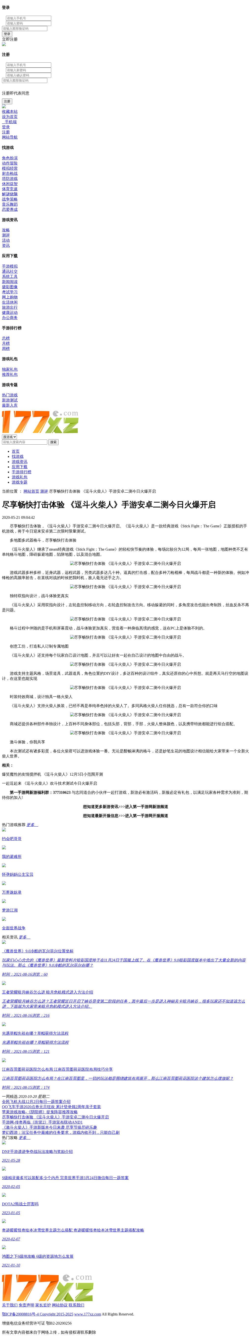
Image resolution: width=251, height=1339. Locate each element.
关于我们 (10, 1305)
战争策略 (10, 199)
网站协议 (60, 1305)
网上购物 (10, 297)
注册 (7, 101)
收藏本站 (10, 111)
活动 (6, 240)
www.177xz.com (87, 1314)
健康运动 (10, 312)
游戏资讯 (19, 462)
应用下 (19, 467)
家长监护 (43, 1305)
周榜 (6, 348)
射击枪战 (10, 173)
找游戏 (18, 456)
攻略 (6, 230)
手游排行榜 (21, 472)
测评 (6, 235)
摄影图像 (10, 287)
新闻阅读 (10, 282)
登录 (7, 34)
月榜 (6, 343)
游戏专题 (19, 482)
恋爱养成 (10, 209)
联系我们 (76, 1305)
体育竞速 (10, 189)
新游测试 (10, 400)
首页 (16, 451)
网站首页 (31, 491)
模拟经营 (10, 168)
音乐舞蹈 (10, 204)
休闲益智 (10, 184)
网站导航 (10, 137)
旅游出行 (10, 307)
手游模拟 (10, 266)
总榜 (6, 338)
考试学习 (10, 292)
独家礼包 (10, 369)
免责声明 (26, 1305)
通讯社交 (10, 271)
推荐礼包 (10, 374)
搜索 (53, 442)
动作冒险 (10, 163)
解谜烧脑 (10, 194)
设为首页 (10, 117)
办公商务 (10, 318)
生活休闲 (10, 302)
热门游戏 (10, 395)
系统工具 (10, 276)
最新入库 (10, 405)
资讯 (6, 245)
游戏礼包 (19, 477)
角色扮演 (10, 158)
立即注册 (10, 39)
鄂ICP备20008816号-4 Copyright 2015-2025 (37, 1314)
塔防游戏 (10, 179)
